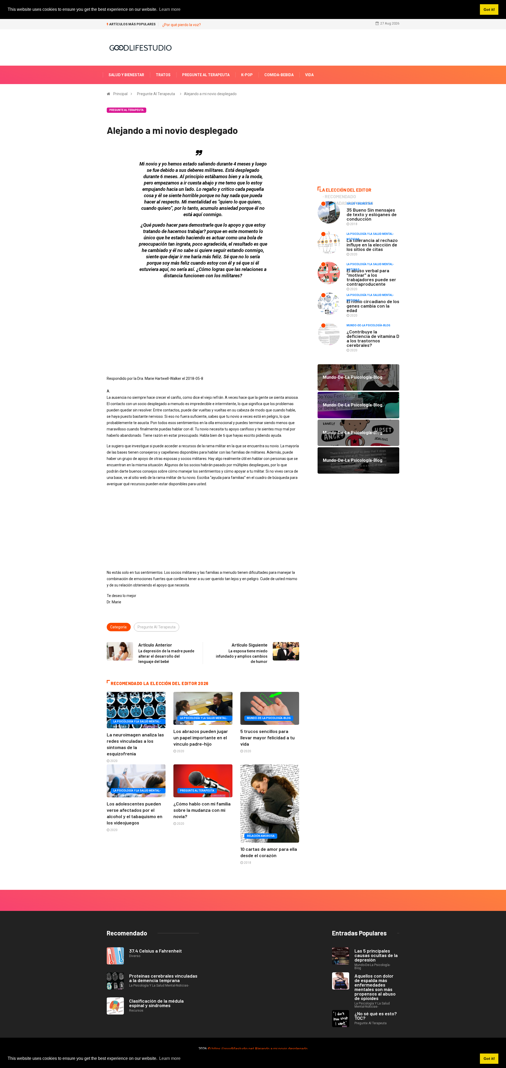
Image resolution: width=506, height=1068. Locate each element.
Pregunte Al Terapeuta (206, 75)
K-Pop (247, 75)
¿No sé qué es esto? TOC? (375, 1016)
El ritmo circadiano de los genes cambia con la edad (373, 305)
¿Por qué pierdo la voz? (181, 25)
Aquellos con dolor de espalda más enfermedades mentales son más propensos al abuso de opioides (375, 987)
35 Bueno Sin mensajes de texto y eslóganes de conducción (372, 214)
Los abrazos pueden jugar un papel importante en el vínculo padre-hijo (200, 737)
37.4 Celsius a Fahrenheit (155, 951)
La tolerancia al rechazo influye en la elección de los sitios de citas (372, 244)
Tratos (163, 75)
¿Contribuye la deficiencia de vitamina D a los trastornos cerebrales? (373, 338)
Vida (309, 75)
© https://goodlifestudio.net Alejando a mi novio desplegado (258, 1049)
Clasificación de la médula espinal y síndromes (156, 1003)
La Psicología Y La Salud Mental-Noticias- (136, 722)
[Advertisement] (202, 320)
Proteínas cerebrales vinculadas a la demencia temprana (163, 978)
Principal (120, 94)
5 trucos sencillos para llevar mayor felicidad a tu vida (267, 737)
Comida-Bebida (279, 75)
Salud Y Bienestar (126, 75)
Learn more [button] (170, 1058)
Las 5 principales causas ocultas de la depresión (376, 955)
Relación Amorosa (261, 835)
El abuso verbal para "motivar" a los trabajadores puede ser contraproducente (371, 277)
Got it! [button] (489, 1058)
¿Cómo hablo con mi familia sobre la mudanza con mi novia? (202, 810)
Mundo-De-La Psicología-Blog (269, 718)
